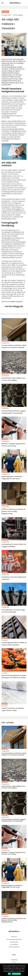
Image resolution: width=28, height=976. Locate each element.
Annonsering (14, 960)
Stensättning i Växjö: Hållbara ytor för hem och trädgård (13, 379)
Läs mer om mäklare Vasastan (12, 302)
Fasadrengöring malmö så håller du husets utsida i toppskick (14, 644)
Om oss (14, 962)
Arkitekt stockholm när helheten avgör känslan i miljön (13, 709)
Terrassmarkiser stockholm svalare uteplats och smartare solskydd (14, 346)
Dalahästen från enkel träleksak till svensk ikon (14, 578)
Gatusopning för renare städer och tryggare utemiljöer (14, 545)
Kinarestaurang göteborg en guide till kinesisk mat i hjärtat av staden (14, 676)
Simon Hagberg (18, 15)
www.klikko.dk (15, 947)
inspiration (5, 11)
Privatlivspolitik (16, 973)
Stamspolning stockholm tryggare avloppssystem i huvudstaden (14, 412)
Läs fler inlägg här (14, 306)
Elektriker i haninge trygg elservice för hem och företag (13, 445)
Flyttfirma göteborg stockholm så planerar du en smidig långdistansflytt (13, 511)
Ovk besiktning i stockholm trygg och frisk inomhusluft (13, 611)
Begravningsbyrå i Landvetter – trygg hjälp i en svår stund (13, 477)
